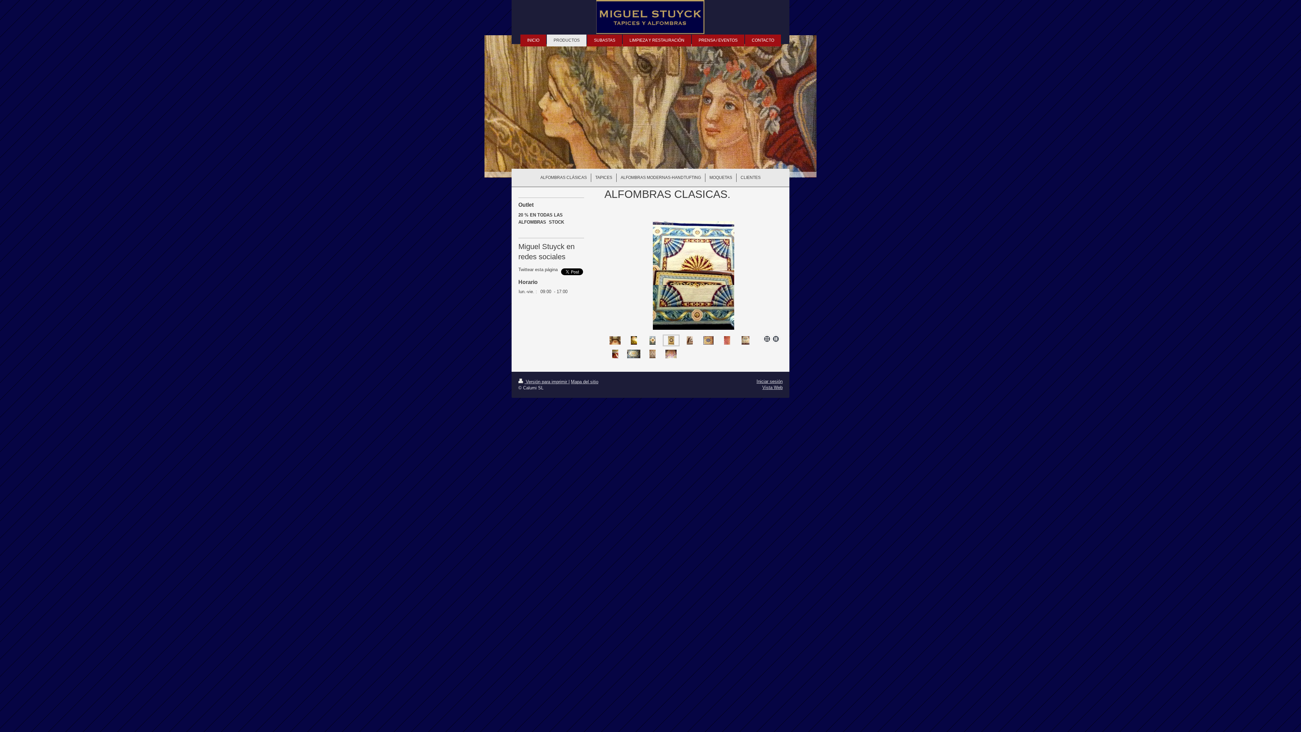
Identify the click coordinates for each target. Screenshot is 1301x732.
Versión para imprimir (546, 381)
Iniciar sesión (770, 381)
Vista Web (772, 387)
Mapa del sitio (584, 381)
